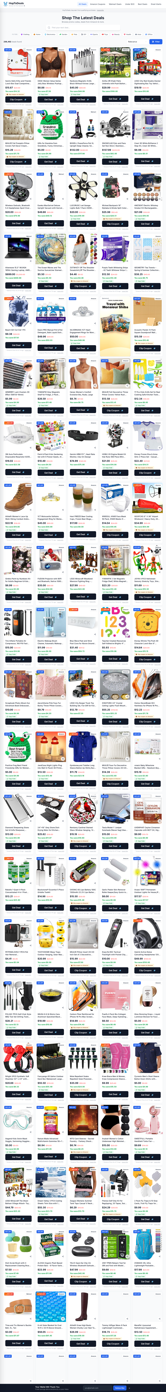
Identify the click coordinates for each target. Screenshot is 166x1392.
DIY (85, 34)
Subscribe (119, 1388)
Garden (64, 34)
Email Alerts (156, 4)
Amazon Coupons (97, 4)
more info (100, 10)
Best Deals (142, 4)
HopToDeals (16, 3)
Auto (139, 34)
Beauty (117, 34)
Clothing (26, 34)
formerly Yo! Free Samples (16, 5)
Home (38, 34)
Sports (95, 34)
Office (150, 34)
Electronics (51, 34)
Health (128, 34)
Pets (75, 34)
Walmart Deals (115, 4)
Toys (106, 34)
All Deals (83, 4)
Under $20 (129, 4)
